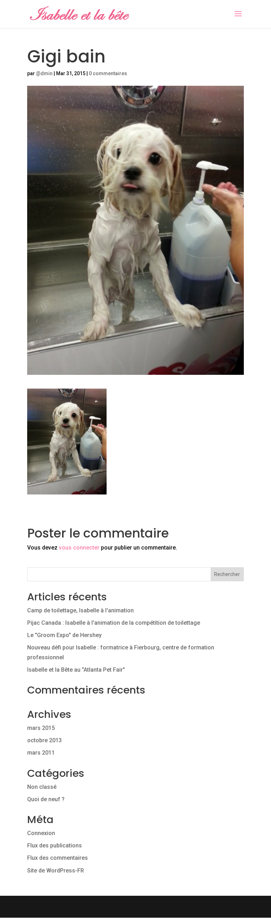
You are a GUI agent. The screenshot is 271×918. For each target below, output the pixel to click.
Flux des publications (54, 845)
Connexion (41, 833)
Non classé (41, 787)
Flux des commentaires (57, 857)
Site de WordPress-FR (55, 870)
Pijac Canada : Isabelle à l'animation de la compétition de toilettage (113, 622)
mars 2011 (41, 752)
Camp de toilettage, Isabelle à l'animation (80, 610)
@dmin (44, 73)
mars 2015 (41, 728)
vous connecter (79, 547)
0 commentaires (108, 73)
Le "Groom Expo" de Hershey (64, 635)
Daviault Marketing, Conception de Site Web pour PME (135, 907)
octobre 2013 (44, 740)
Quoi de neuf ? (46, 799)
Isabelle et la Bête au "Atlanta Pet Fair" (76, 669)
